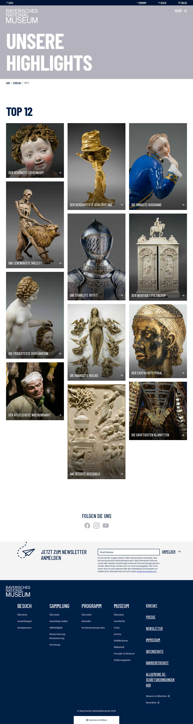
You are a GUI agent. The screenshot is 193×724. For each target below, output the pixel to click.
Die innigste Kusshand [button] (146, 205)
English (184, 3)
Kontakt (151, 605)
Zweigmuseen (24, 627)
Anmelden (168, 551)
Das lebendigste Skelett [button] (25, 263)
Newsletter (154, 628)
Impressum (153, 640)
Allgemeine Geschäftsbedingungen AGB (160, 679)
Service (118, 634)
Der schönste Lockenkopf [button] (26, 172)
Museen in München (156, 696)
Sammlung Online (58, 621)
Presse (150, 617)
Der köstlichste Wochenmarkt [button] (29, 415)
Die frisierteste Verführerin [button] (28, 353)
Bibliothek (119, 647)
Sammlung (17, 83)
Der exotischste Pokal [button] (147, 373)
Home (8, 83)
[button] (181, 11)
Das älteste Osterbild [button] (85, 474)
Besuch (163, 3)
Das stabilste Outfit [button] (84, 295)
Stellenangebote (122, 660)
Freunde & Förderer (124, 653)
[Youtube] (105, 527)
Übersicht (22, 614)
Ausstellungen (24, 621)
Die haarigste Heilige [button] (84, 375)
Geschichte (119, 621)
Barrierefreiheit (157, 663)
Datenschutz (154, 651)
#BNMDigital (55, 627)
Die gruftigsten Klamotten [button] (150, 435)
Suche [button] (10, 3)
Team (117, 627)
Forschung (54, 644)
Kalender (86, 621)
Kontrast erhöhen (98, 720)
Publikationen (121, 640)
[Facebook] (87, 527)
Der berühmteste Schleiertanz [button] (91, 205)
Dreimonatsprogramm (93, 627)
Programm (142, 3)
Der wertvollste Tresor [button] (148, 295)
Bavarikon (151, 702)
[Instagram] (96, 527)
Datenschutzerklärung (146, 571)
